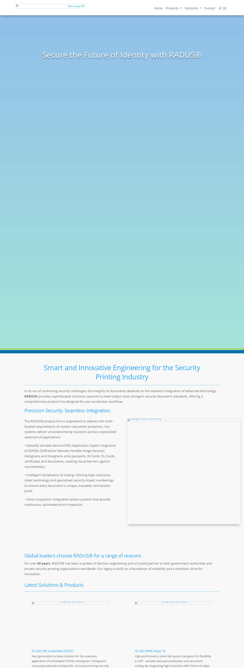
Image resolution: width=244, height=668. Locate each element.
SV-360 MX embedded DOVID (53, 651)
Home (158, 8)
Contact (209, 8)
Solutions (191, 8)
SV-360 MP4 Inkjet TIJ (150, 651)
